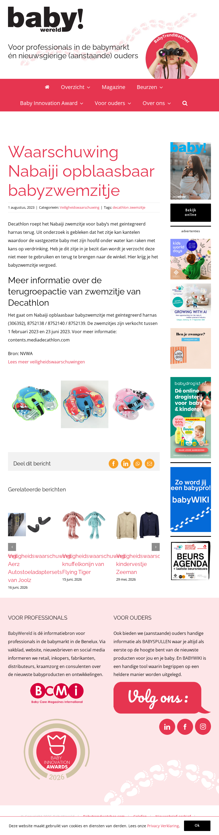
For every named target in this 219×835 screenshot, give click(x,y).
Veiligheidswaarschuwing (79, 207)
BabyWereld (20, 633)
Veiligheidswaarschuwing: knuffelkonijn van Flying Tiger (94, 564)
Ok (197, 826)
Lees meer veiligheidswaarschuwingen (46, 362)
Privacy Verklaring (163, 825)
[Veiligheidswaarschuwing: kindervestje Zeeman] (138, 507)
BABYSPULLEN (156, 641)
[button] (184, 103)
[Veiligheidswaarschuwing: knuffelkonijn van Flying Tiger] (84, 507)
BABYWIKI (192, 658)
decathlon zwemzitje (129, 207)
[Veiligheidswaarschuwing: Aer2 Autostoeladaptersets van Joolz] (30, 507)
